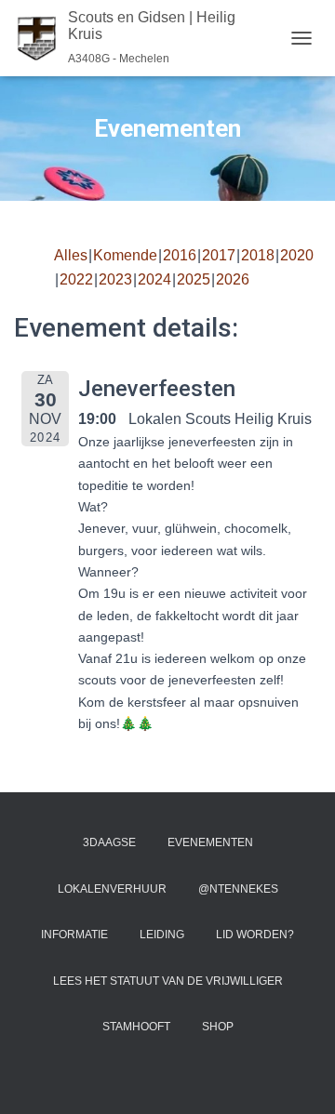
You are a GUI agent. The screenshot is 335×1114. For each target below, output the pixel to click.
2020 (297, 255)
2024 (154, 279)
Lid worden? (255, 934)
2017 (218, 255)
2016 (179, 255)
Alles (70, 255)
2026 (232, 279)
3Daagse (109, 842)
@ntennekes (238, 888)
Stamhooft (136, 1026)
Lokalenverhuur (112, 888)
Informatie (74, 934)
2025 (193, 279)
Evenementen (210, 842)
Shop (218, 1026)
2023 (115, 279)
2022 (76, 279)
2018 (258, 255)
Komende (125, 255)
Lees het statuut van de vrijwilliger (168, 981)
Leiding (162, 934)
